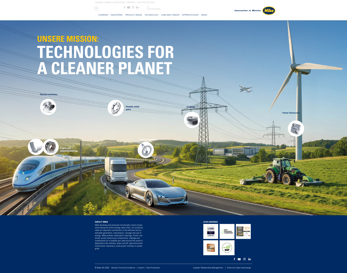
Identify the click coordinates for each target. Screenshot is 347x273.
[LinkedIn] (137, 8)
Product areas (133, 15)
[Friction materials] (129, 148)
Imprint (131, 3)
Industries (117, 15)
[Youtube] (128, 8)
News (204, 15)
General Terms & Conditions (110, 3)
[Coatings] (192, 119)
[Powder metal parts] (116, 106)
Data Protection (145, 3)
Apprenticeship (190, 15)
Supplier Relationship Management (208, 268)
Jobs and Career (170, 15)
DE (96, 8)
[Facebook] (124, 8)
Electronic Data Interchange (239, 268)
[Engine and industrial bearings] (32, 128)
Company (103, 15)
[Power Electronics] (289, 125)
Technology (151, 15)
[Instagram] (133, 8)
